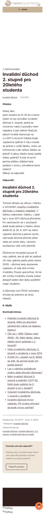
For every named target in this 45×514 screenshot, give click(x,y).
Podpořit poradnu (16, 467)
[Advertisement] (22, 42)
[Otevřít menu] (22, 9)
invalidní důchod (10, 431)
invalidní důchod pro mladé (22, 434)
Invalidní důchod (10, 97)
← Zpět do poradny (11, 69)
